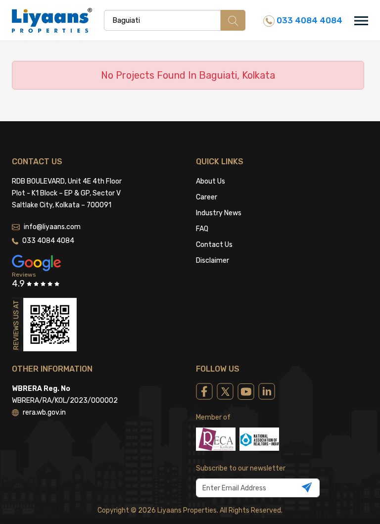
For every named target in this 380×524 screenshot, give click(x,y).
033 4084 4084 (308, 20)
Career (206, 197)
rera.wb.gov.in (44, 412)
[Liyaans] (52, 19)
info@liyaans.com (52, 227)
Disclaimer (212, 260)
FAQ (202, 229)
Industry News (218, 213)
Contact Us (214, 244)
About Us (210, 181)
